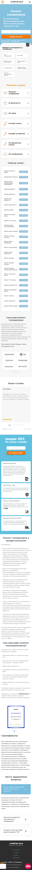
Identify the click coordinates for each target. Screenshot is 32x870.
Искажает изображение (14, 92)
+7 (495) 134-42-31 (16, 2)
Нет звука (12, 113)
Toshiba (23, 360)
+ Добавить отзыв (6, 429)
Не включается (14, 103)
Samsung (9, 354)
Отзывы (16, 852)
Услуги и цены (16, 849)
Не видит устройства (17, 133)
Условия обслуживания (12, 867)
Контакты (16, 855)
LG (23, 354)
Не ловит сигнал (15, 123)
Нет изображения (15, 154)
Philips (9, 360)
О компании (16, 857)
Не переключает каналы (15, 143)
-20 (28, 866)
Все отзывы (27, 429)
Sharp (23, 367)
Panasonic (9, 367)
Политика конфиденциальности (12, 864)
